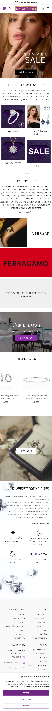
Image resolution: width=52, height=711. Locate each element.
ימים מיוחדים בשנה (40, 638)
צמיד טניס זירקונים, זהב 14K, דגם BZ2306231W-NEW (35, 397)
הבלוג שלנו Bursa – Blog (15, 626)
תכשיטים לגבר (41, 626)
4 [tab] (23, 173)
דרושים (22, 630)
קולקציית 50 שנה (40, 618)
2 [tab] (27, 173)
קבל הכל (26, 693)
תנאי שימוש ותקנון (40, 649)
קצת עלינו (21, 614)
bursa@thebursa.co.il (12, 663)
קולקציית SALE (26, 72)
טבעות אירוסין (26, 451)
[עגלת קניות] (43, 8)
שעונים (44, 630)
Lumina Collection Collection (39, 133)
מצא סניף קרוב (26, 337)
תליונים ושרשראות (13, 163)
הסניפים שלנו (26, 325)
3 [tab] (25, 173)
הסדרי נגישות (42, 669)
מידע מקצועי (20, 634)
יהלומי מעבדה (13, 131)
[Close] (49, 674)
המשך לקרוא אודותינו (40, 523)
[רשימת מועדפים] (48, 8)
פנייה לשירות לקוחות (13, 668)
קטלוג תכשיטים (41, 622)
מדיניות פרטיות (41, 657)
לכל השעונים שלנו (26, 212)
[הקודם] (49, 380)
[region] (26, 692)
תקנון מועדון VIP (40, 653)
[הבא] (2, 380)
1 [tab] (29, 173)
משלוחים (43, 661)
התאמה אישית (26, 699)
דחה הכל (26, 706)
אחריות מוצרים (19, 622)
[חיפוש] (10, 8)
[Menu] (4, 8)
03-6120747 (16, 657)
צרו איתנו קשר (19, 638)
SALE (38, 166)
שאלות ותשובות (19, 618)
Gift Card (43, 634)
